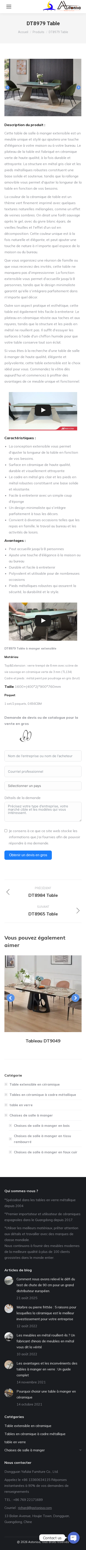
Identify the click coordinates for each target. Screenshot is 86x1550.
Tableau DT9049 (43, 1040)
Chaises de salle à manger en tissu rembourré (42, 1139)
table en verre (21, 1105)
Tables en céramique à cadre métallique (42, 1095)
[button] (7, 87)
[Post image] (43, 993)
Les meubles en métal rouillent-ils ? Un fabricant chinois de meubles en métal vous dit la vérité (46, 1341)
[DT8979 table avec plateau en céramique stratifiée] (43, 87)
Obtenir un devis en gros (28, 855)
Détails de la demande (22, 798)
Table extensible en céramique (34, 1084)
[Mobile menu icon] (8, 6)
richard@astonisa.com (35, 1508)
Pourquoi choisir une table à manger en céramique (46, 1394)
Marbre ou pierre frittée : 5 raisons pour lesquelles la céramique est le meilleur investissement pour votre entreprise (46, 1313)
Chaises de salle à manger (31, 1115)
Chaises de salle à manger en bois (42, 1126)
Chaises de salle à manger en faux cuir (45, 1152)
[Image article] (8, 1280)
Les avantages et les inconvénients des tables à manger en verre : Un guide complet (47, 1369)
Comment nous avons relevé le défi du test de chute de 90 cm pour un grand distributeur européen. (46, 1285)
